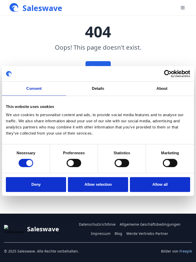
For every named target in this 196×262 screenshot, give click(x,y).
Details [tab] (98, 88)
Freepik (185, 251)
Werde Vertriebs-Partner (147, 233)
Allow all (160, 184)
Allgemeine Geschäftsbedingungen (150, 224)
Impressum (101, 233)
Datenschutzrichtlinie (97, 224)
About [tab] (162, 88)
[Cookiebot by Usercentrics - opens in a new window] (167, 74)
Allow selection (98, 184)
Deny (36, 184)
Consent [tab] (34, 88)
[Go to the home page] (14, 7)
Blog (118, 233)
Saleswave (42, 8)
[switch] (74, 163)
